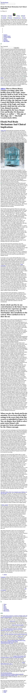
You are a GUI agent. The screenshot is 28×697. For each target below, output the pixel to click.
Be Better (5, 40)
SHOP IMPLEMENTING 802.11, (13, 663)
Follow (2, 77)
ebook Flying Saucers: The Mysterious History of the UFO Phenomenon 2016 (13, 656)
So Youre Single (7, 37)
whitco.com (12, 621)
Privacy (5, 608)
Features (5, 34)
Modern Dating (6, 36)
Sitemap (5, 690)
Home (4, 692)
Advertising (6, 609)
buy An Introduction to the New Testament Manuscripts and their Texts (11, 629)
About (4, 604)
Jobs (4, 605)
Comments (3, 577)
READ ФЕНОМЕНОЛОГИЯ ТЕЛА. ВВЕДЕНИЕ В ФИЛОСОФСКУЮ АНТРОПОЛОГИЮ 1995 (13, 642)
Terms (4, 606)
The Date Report (4, 2)
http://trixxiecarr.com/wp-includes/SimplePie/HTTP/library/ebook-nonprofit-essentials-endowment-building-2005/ (12, 674)
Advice (5, 38)
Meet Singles (6, 41)
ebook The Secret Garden (18, 624)
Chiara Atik (3, 130)
